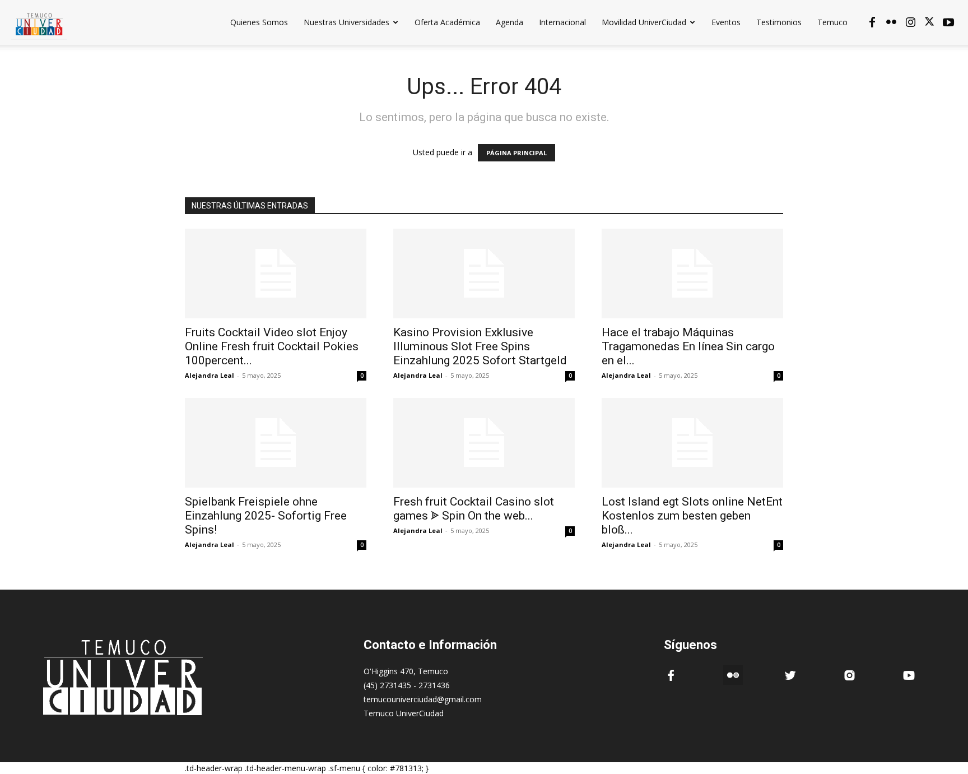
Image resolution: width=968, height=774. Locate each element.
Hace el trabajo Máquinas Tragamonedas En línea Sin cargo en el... (688, 346)
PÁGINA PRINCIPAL (516, 153)
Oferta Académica (447, 22)
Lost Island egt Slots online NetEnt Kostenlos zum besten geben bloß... (692, 515)
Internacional (562, 22)
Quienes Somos (259, 22)
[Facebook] (872, 22)
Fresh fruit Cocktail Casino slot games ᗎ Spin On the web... (473, 508)
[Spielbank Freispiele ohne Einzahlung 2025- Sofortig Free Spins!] (275, 443)
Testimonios (779, 22)
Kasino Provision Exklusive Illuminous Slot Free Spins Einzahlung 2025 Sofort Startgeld (480, 346)
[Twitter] (929, 22)
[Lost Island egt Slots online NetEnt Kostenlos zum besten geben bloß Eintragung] (692, 443)
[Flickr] (891, 22)
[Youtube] (948, 22)
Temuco (832, 22)
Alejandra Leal (209, 375)
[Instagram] (910, 22)
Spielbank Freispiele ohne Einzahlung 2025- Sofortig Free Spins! (266, 515)
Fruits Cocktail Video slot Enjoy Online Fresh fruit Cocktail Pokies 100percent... (272, 346)
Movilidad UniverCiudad (644, 22)
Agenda (509, 22)
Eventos (726, 22)
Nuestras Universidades (346, 22)
